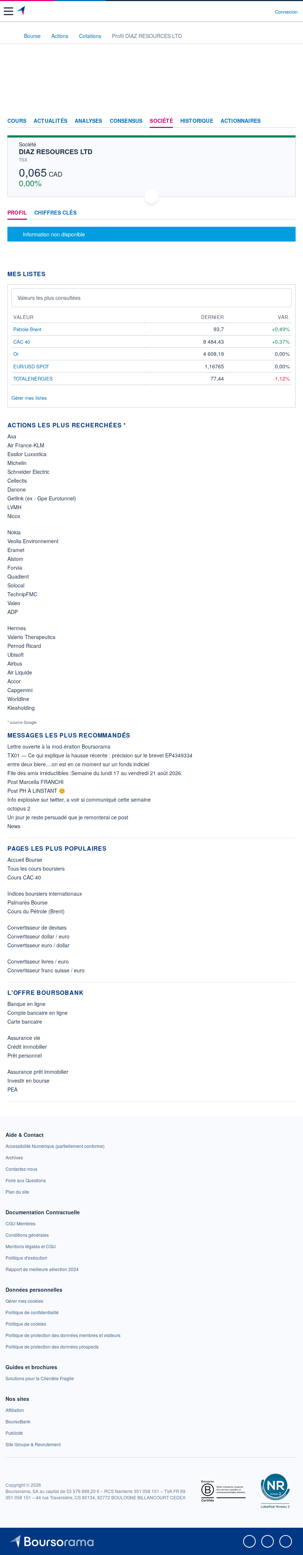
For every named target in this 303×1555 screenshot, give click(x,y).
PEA (12, 1089)
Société (161, 121)
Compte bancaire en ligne (37, 1012)
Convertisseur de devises (37, 927)
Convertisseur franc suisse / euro (46, 970)
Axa (11, 436)
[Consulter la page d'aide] (266, 11)
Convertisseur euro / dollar (38, 945)
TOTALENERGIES (33, 378)
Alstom (15, 558)
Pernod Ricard (24, 645)
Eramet (15, 549)
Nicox (13, 516)
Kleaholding (21, 707)
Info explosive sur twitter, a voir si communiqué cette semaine (79, 799)
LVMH (14, 507)
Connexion (286, 12)
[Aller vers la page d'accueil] (21, 11)
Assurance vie (23, 1037)
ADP (12, 611)
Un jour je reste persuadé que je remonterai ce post (67, 817)
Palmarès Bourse (27, 902)
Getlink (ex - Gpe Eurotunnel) (41, 498)
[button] (8, 11)
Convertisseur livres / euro (38, 961)
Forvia (14, 567)
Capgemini (20, 690)
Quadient (18, 576)
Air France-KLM (25, 445)
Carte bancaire (24, 1021)
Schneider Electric (28, 471)
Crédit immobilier (27, 1046)
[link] (55, 1146)
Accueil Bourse (24, 859)
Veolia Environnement (32, 541)
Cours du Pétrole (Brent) (36, 911)
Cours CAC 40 (24, 877)
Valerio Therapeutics (31, 637)
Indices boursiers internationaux (44, 893)
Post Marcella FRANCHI (35, 781)
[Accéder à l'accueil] (10, 35)
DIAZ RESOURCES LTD (55, 151)
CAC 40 (21, 341)
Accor (14, 681)
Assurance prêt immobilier (37, 1071)
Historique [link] (196, 121)
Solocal (15, 585)
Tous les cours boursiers (36, 868)
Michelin (17, 462)
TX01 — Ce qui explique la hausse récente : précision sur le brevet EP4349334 (100, 755)
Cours (16, 121)
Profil (17, 212)
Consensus (126, 121)
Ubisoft (15, 654)
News (13, 826)
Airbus (14, 663)
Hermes (16, 628)
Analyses (88, 121)
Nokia (14, 532)
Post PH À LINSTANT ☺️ (36, 790)
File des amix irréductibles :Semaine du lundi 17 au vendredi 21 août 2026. (95, 773)
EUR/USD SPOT (31, 366)
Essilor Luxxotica (27, 454)
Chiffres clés (55, 212)
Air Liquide (19, 672)
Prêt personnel (24, 1055)
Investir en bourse (28, 1080)
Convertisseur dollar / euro (38, 936)
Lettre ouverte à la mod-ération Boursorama (58, 746)
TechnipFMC (22, 594)
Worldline (18, 698)
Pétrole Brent (27, 329)
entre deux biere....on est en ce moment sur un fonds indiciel (78, 764)
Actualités (50, 121)
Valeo (13, 603)
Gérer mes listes (29, 397)
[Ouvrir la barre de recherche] (255, 11)
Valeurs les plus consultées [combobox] (49, 297)
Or (15, 353)
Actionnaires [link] (241, 121)
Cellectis (17, 480)
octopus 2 (18, 808)
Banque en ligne (26, 1003)
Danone (16, 489)
